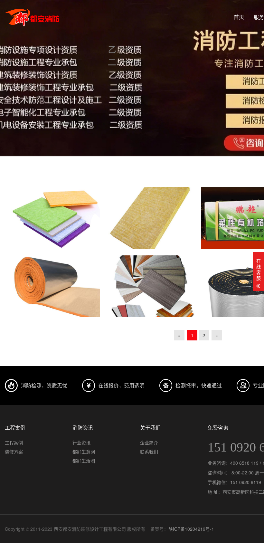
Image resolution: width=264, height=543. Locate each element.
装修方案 (14, 451)
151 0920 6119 (245, 482)
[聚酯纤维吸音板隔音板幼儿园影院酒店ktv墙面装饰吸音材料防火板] (55, 218)
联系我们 (149, 451)
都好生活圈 (83, 460)
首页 (239, 17)
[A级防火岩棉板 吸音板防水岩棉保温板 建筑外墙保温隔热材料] (150, 218)
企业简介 (149, 442)
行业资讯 (81, 442)
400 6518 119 (244, 463)
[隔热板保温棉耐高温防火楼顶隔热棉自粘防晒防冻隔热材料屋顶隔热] (55, 286)
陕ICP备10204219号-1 (191, 529)
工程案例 (14, 442)
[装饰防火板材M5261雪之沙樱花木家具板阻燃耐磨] (150, 286)
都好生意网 (83, 451)
